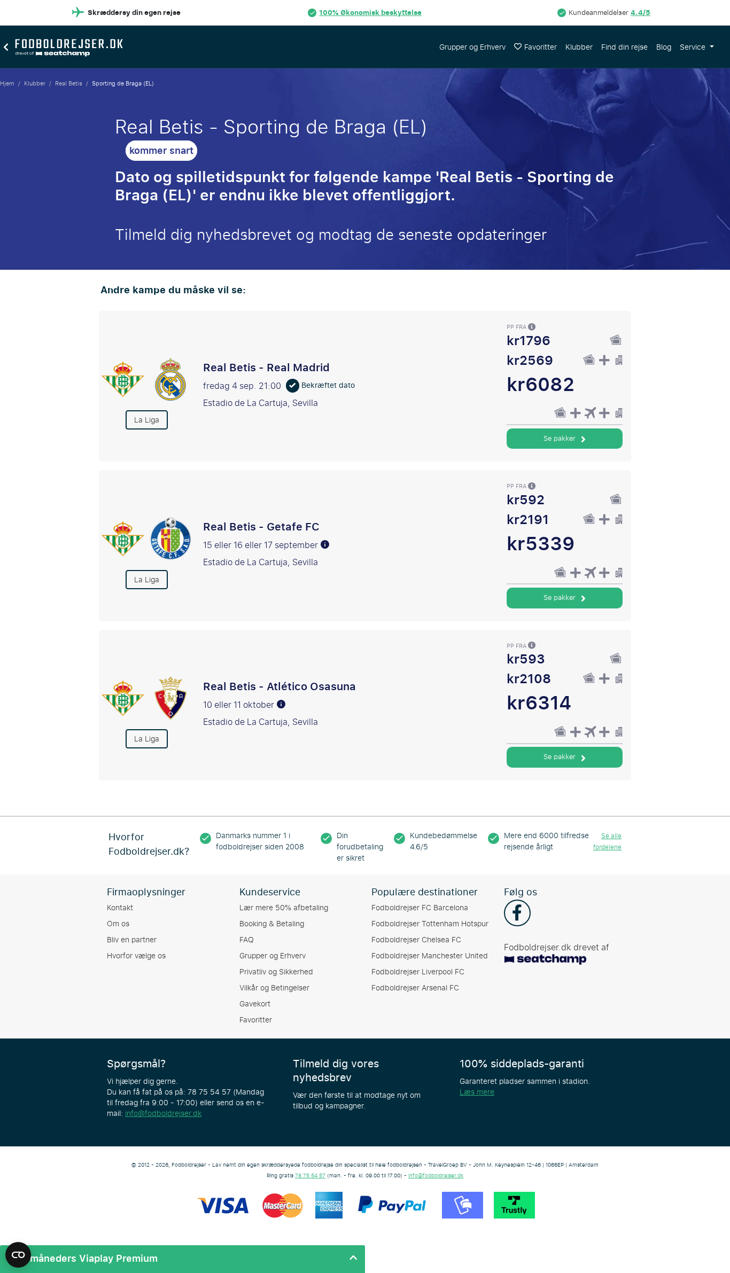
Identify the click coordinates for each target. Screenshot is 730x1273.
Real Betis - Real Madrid (266, 367)
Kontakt (120, 908)
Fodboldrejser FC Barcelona (419, 908)
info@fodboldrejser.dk (163, 1113)
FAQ (246, 940)
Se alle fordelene (607, 841)
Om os (118, 924)
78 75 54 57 (310, 1176)
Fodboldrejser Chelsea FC (416, 940)
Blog (663, 47)
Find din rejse (624, 47)
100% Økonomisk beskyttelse (370, 12)
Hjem (7, 83)
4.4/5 (640, 12)
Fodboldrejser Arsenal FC (415, 988)
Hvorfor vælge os (136, 956)
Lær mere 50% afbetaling (283, 908)
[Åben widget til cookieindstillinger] (18, 1250)
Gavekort (254, 1004)
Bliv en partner (132, 940)
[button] (182, 1259)
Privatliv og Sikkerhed (276, 972)
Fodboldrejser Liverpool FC (417, 972)
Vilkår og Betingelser (274, 988)
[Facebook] (517, 914)
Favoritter (540, 47)
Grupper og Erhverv (472, 47)
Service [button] (694, 47)
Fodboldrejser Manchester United (429, 956)
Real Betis (68, 83)
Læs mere (477, 1092)
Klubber (579, 47)
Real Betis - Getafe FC (261, 527)
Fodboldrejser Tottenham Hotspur (429, 924)
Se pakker (560, 438)
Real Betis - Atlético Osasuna (279, 686)
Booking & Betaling (271, 924)
